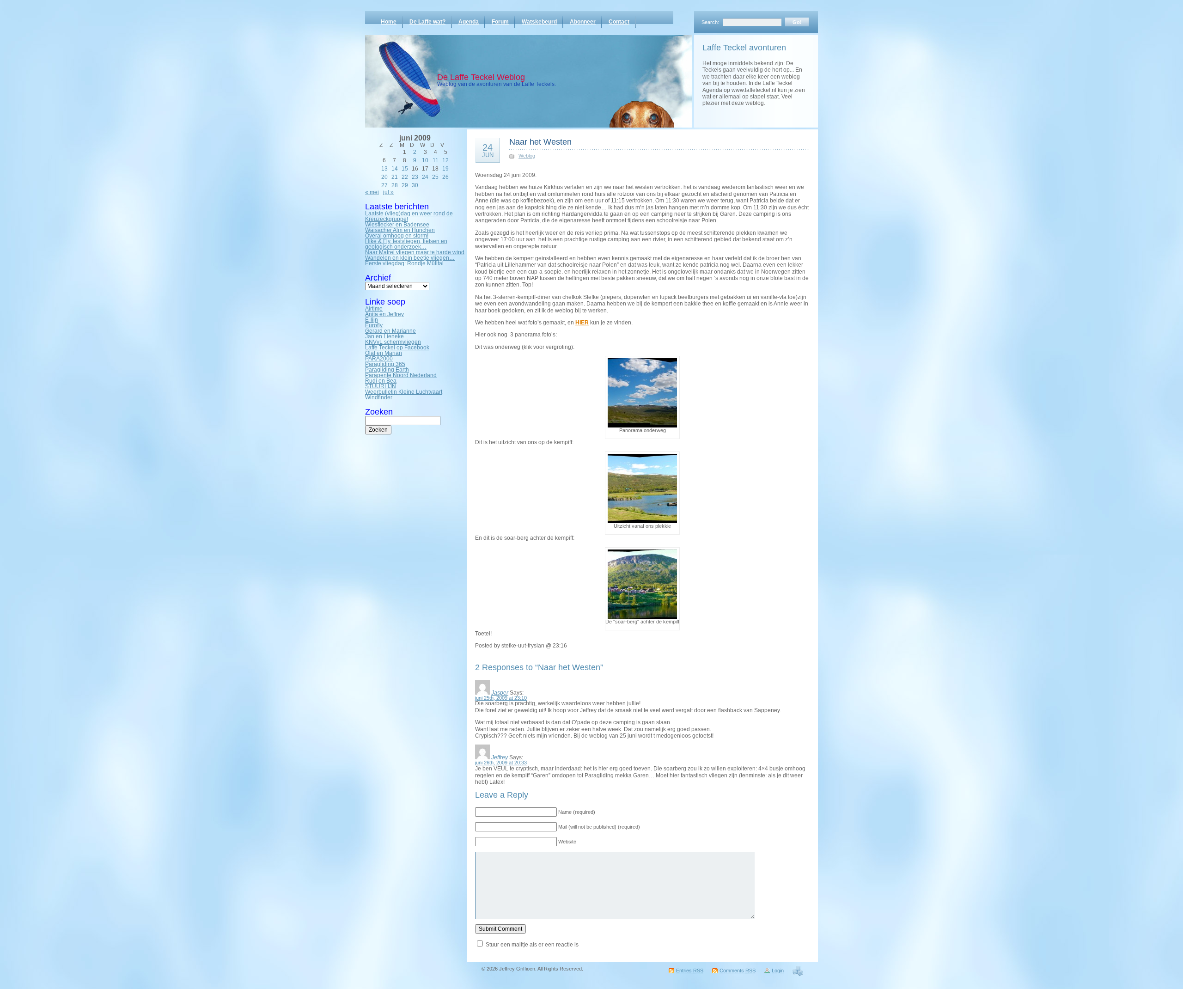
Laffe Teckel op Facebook (397, 347)
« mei (372, 192)
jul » (388, 192)
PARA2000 (379, 358)
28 (394, 185)
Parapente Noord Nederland (401, 375)
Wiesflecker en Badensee (397, 224)
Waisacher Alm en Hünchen (400, 230)
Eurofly (374, 325)
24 (425, 177)
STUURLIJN (380, 386)
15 (405, 168)
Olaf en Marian (383, 353)
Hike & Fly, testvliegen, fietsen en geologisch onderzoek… (406, 244)
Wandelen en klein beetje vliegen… (410, 258)
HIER (582, 322)
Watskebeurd (539, 21)
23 (415, 177)
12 (445, 160)
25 (435, 177)
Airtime (374, 308)
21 (394, 177)
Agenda (468, 21)
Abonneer (583, 21)
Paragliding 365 (385, 364)
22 (405, 177)
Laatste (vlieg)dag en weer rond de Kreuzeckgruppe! (409, 216)
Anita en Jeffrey (384, 314)
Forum (500, 21)
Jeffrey (499, 757)
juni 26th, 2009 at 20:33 (501, 762)
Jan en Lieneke (384, 336)
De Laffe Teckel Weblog (481, 77)
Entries (689, 970)
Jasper (499, 693)
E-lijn (371, 320)
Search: (710, 22)
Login (778, 970)
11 (436, 160)
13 (384, 168)
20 (384, 177)
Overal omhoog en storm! (396, 235)
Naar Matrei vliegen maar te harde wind (414, 252)
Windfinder (378, 397)
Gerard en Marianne (390, 331)
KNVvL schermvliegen (393, 342)
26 (445, 177)
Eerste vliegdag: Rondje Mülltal (404, 263)
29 (405, 185)
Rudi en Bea (380, 381)
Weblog (526, 156)
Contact (619, 21)
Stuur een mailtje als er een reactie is (532, 944)
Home (388, 21)
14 (394, 168)
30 (415, 185)
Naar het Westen (540, 142)
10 (425, 160)
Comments (738, 970)
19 (445, 168)
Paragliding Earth (387, 369)
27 (384, 185)
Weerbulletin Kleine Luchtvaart (403, 392)
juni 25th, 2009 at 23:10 (501, 698)
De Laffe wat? (427, 21)
